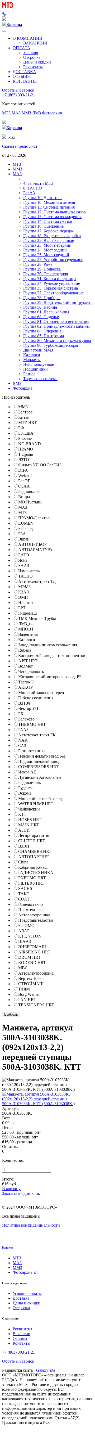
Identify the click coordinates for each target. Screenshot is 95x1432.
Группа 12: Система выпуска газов (54, 212)
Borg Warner (29, 994)
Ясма (22, 560)
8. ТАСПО (32, 188)
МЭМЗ (24, 586)
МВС (23, 968)
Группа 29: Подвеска (42, 269)
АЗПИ (24, 830)
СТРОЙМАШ (31, 983)
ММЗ (26, 113)
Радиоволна (29, 491)
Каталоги (31, 355)
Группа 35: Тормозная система (50, 288)
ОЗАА (24, 486)
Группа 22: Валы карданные (48, 240)
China (23, 862)
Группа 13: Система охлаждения (52, 216)
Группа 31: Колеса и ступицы (49, 278)
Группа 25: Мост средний (46, 255)
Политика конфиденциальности (31, 1225)
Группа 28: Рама (37, 264)
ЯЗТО (23, 459)
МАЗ (16, 113)
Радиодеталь (29, 782)
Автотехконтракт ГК (37, 735)
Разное (29, 374)
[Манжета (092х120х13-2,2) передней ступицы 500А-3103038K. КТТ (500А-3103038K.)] (47, 1103)
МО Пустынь (30, 502)
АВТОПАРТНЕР (34, 856)
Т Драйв (25, 454)
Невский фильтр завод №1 (42, 756)
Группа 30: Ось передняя (45, 274)
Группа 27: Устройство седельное (53, 259)
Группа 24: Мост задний (45, 250)
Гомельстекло (30, 904)
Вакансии (21, 1333)
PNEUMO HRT (32, 878)
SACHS (25, 888)
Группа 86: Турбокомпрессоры (50, 345)
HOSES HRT (29, 819)
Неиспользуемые (38, 364)
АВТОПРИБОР (32, 544)
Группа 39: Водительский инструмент (57, 302)
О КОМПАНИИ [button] (27, 38)
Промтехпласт (31, 909)
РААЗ (23, 729)
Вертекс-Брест (31, 978)
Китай (24, 417)
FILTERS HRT (31, 883)
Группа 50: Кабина (40, 307)
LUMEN (26, 523)
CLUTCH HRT (31, 841)
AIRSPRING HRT (34, 952)
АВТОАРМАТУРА (35, 549)
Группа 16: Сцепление (43, 226)
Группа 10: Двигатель (42, 197)
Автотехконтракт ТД (37, 581)
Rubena (24, 650)
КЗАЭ (23, 592)
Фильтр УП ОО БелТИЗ (39, 465)
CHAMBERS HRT (34, 851)
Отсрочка (31, 57)
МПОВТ (26, 629)
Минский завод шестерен (41, 692)
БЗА (22, 534)
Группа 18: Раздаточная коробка (52, 235)
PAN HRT (27, 999)
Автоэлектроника (34, 915)
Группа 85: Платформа (43, 336)
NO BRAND (29, 444)
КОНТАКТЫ (25, 81)
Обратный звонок (18, 90)
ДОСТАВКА (24, 71)
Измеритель (29, 571)
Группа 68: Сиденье (41, 316)
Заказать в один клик (21, 1193)
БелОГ (24, 481)
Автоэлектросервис (36, 973)
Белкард (25, 528)
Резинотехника (31, 751)
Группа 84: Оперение (42, 331)
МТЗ (6, 113)
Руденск (25, 788)
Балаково (26, 719)
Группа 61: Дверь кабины (46, 312)
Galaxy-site (45, 1370)
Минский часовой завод (40, 798)
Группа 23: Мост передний (47, 245)
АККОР (25, 687)
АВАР (24, 931)
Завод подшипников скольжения (47, 645)
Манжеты (32, 359)
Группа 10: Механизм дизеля (49, 202)
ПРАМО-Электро (34, 518)
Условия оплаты (27, 1293)
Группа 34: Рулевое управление (51, 283)
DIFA (23, 470)
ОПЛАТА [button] (21, 48)
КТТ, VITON (29, 936)
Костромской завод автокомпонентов (51, 655)
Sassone (25, 438)
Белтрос (25, 412)
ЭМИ (23, 597)
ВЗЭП (23, 846)
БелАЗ (29, 193)
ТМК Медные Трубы (37, 618)
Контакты (21, 1343)
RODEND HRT (32, 962)
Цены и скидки (37, 62)
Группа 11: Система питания (49, 207)
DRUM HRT (29, 957)
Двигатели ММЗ (38, 350)
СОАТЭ (25, 899)
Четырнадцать (31, 671)
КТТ (22, 814)
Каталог (7, 1247)
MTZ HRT (27, 422)
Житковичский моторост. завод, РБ (50, 676)
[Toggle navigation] (4, 30)
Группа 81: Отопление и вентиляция (56, 321)
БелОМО (26, 925)
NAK (23, 740)
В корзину (11, 1188)
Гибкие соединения (35, 698)
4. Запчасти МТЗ (38, 183)
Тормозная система (40, 378)
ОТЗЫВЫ (22, 76)
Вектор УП (28, 708)
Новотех (26, 602)
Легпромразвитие (34, 835)
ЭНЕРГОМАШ (32, 946)
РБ (20, 714)
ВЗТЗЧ (24, 703)
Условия (30, 52)
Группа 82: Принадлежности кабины (56, 326)
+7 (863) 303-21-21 (18, 95)
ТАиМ (24, 989)
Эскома (24, 793)
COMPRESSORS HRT (38, 766)
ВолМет (25, 666)
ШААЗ (24, 941)
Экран (24, 539)
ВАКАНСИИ (35, 43)
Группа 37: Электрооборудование (53, 293)
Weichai (25, 475)
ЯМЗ (36, 113)
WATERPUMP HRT (35, 803)
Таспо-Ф (26, 682)
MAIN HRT (28, 825)
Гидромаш (27, 613)
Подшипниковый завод (39, 761)
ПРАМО (25, 449)
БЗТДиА (26, 433)
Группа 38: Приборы (41, 297)
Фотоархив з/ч (26, 1272)
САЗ (22, 745)
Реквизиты (33, 67)
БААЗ (23, 565)
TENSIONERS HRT (36, 1005)
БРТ (22, 608)
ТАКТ (23, 893)
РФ (21, 428)
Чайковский (29, 809)
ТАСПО (25, 576)
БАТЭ (23, 555)
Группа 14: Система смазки (47, 221)
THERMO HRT (32, 724)
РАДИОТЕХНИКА (35, 872)
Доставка (21, 1298)
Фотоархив (52, 113)
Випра (24, 496)
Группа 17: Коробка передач (48, 231)
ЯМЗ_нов (27, 624)
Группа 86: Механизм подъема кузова (57, 340)
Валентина (28, 634)
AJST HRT (27, 661)
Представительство (35, 920)
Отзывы (20, 1338)
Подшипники (35, 369)
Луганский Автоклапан (39, 777)
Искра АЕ (27, 772)
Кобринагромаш (33, 867)
